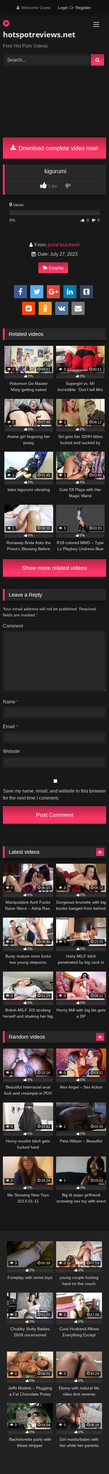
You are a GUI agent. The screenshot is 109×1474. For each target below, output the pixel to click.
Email (10, 726)
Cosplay (56, 267)
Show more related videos (54, 568)
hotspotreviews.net (38, 34)
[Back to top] (91, 1456)
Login (63, 7)
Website (11, 751)
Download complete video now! (58, 148)
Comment (13, 625)
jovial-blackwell (64, 244)
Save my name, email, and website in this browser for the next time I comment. (54, 794)
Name (10, 701)
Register (83, 7)
